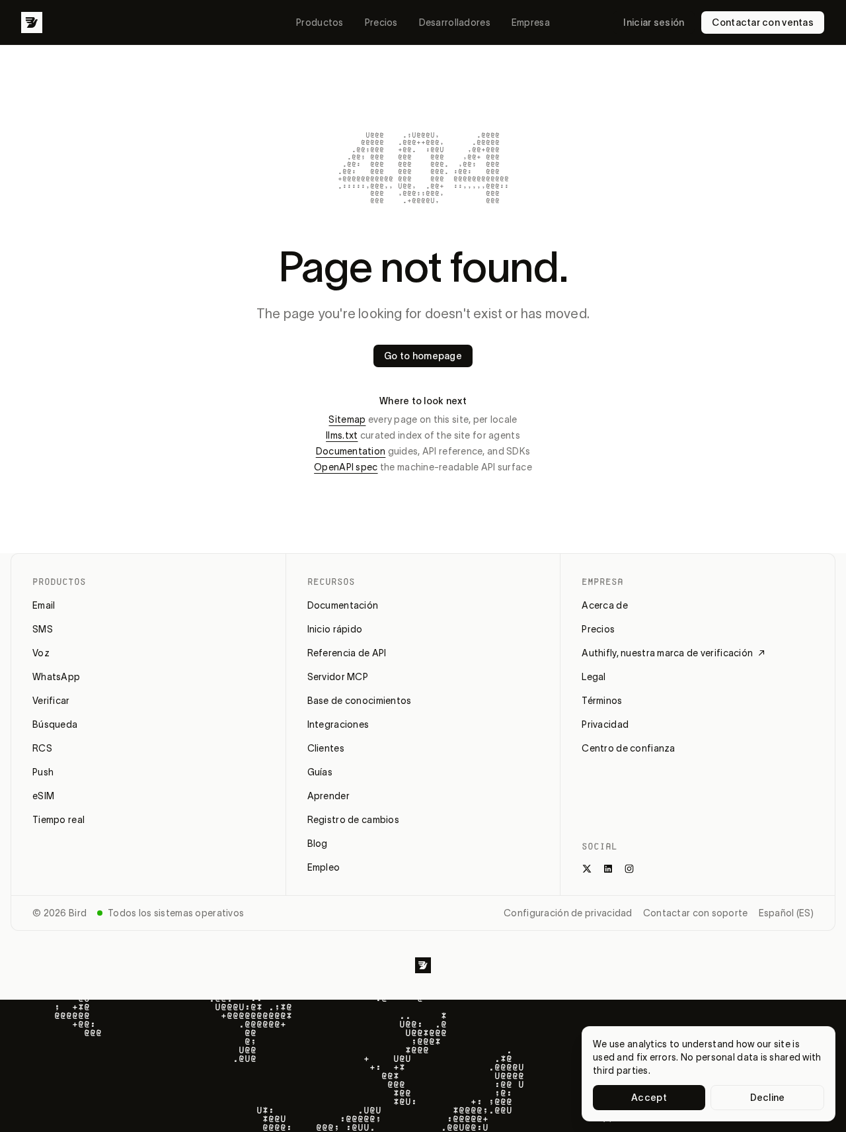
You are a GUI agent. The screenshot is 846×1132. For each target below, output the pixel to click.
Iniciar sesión (653, 22)
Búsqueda (54, 724)
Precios (381, 22)
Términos (602, 700)
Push (43, 772)
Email (43, 605)
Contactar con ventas (763, 22)
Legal (593, 677)
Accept (649, 1097)
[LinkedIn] (608, 868)
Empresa (531, 22)
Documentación (343, 605)
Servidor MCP (337, 677)
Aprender (328, 796)
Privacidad (605, 724)
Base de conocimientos (359, 700)
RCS (42, 748)
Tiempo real (58, 819)
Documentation (351, 451)
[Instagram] (629, 868)
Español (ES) (786, 913)
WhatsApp (56, 677)
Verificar (51, 700)
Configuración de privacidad (568, 913)
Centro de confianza (628, 748)
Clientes (325, 748)
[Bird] (31, 22)
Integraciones (338, 724)
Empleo (323, 867)
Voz (41, 653)
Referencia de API (347, 653)
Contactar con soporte (695, 913)
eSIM (43, 796)
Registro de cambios (353, 819)
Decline (767, 1097)
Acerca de (605, 605)
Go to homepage (423, 356)
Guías (319, 772)
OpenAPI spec (345, 467)
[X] (587, 868)
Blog (317, 843)
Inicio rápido (335, 629)
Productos (320, 22)
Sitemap (346, 419)
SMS (42, 629)
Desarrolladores (454, 22)
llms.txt (342, 435)
